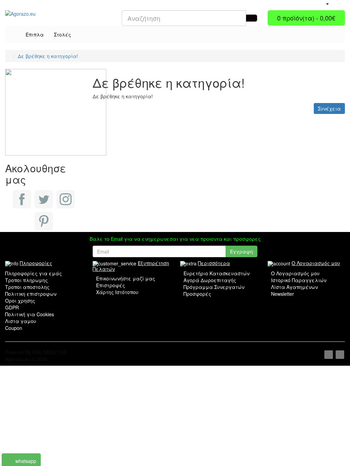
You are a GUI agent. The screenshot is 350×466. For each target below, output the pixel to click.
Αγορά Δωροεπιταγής (210, 280)
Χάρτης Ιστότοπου (117, 292)
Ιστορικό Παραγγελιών (298, 280)
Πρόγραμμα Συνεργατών (214, 286)
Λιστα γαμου (20, 321)
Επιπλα (35, 34)
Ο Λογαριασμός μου (295, 273)
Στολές (62, 34)
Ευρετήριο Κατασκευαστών (217, 273)
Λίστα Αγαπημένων (294, 286)
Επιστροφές (110, 285)
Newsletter (282, 293)
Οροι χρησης (20, 300)
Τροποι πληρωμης (26, 280)
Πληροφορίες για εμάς (33, 273)
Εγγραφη (241, 251)
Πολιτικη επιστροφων (30, 293)
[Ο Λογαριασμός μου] (327, 3)
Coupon (13, 327)
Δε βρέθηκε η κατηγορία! (48, 56)
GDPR (12, 307)
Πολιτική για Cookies (29, 314)
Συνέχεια (329, 108)
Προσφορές (197, 293)
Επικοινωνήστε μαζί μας (125, 278)
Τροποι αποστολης (27, 286)
